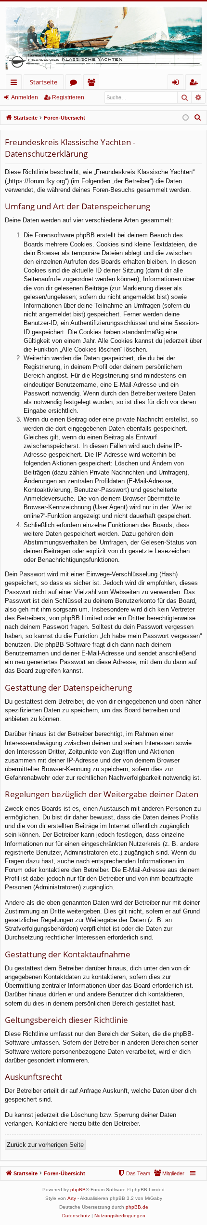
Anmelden (24, 97)
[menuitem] (198, 117)
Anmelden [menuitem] (177, 84)
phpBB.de (137, 1207)
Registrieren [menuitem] (195, 84)
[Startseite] (103, 37)
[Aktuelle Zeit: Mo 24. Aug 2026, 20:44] (185, 117)
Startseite (43, 82)
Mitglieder (93, 84)
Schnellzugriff (15, 84)
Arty (71, 1198)
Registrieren (68, 97)
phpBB (78, 1189)
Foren (75, 84)
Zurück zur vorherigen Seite (45, 1144)
